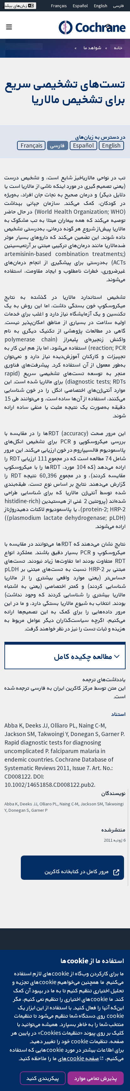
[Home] (90, 27)
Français (59, 6)
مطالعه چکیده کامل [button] (83, 656)
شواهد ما (92, 47)
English (100, 6)
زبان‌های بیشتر (16, 6)
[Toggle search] (109, 27)
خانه (118, 47)
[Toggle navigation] (9, 27)
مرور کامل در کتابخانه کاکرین (77, 871)
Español (80, 6)
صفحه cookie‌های (78, 1058)
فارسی (118, 6)
